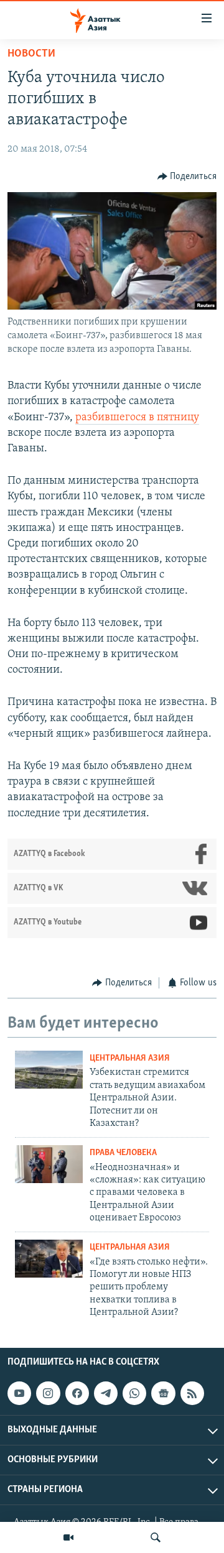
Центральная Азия (130, 1058)
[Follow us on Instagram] (48, 1393)
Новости (31, 54)
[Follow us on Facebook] (77, 1393)
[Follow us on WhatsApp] (134, 1393)
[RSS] (192, 1393)
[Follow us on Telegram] (106, 1393)
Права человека (123, 1153)
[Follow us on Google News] (163, 1393)
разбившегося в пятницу (137, 417)
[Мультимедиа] (68, 1537)
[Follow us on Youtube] (19, 1393)
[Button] (187, 176)
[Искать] (155, 1537)
